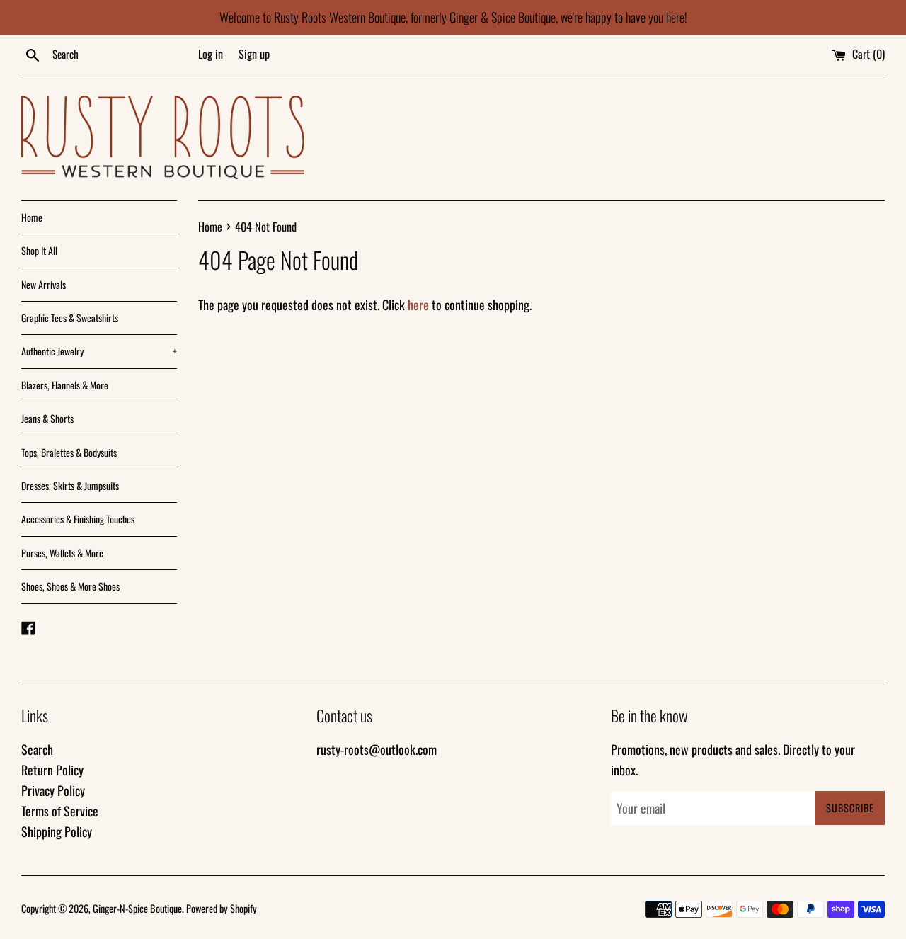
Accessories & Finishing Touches (77, 518)
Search (37, 749)
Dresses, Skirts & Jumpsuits (70, 485)
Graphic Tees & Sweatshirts (69, 317)
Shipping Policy (56, 831)
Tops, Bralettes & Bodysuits (69, 452)
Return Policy (52, 770)
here (418, 304)
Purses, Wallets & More (62, 552)
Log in (210, 53)
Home (31, 217)
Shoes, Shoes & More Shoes (70, 586)
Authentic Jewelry (99, 350)
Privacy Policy (53, 790)
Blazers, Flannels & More (64, 384)
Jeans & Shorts (47, 418)
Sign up (254, 53)
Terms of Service (59, 811)
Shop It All (39, 250)
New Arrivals (43, 284)
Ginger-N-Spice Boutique (137, 908)
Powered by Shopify (221, 908)
